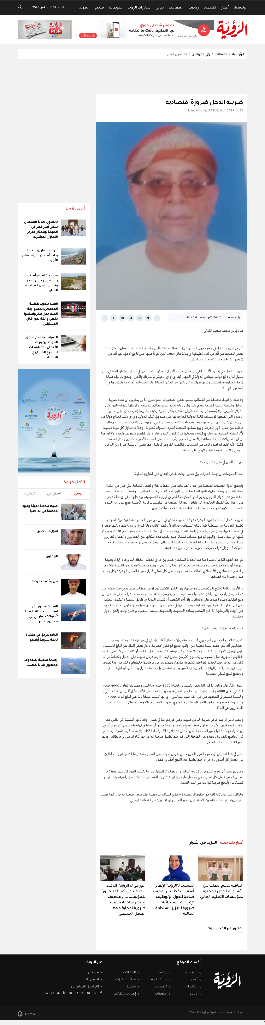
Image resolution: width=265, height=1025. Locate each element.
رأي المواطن (201, 54)
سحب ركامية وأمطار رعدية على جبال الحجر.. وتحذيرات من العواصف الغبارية (41, 283)
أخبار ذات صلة (231, 843)
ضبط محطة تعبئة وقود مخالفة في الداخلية (40, 508)
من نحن (93, 972)
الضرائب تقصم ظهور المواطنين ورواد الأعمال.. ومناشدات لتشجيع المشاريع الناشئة (41, 347)
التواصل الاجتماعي (85, 986)
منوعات (116, 7)
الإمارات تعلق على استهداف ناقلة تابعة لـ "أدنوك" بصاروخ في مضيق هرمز (41, 614)
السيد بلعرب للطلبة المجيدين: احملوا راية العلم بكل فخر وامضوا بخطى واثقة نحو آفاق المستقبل (41, 314)
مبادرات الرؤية (139, 7)
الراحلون (52, 556)
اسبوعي (54, 493)
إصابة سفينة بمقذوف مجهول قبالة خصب (41, 662)
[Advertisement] (132, 76)
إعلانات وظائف (125, 993)
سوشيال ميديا (156, 979)
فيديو (99, 7)
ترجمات (161, 986)
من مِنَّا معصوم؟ (45, 581)
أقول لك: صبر (48, 531)
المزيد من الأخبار (203, 843)
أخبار (225, 7)
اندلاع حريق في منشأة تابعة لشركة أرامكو (42, 637)
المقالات (176, 7)
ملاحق (130, 986)
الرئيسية (240, 7)
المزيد (84, 7)
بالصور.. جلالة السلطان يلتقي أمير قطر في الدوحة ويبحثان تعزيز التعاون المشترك (41, 229)
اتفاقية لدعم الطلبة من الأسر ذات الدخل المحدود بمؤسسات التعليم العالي (221, 891)
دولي (159, 7)
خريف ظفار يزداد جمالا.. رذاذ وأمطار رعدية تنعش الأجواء (40, 255)
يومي (78, 493)
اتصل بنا (92, 979)
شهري (30, 493)
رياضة (193, 7)
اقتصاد (210, 7)
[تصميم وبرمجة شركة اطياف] (27, 1013)
